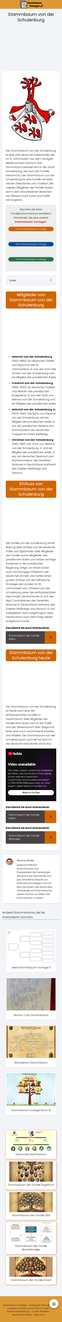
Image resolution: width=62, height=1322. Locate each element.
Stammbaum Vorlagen (30, 222)
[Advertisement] (31, 47)
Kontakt (45, 1308)
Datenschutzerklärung (18, 1311)
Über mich (39, 1314)
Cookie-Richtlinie (40, 1311)
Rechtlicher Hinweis (22, 1314)
